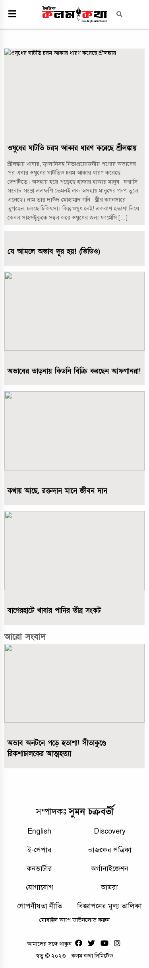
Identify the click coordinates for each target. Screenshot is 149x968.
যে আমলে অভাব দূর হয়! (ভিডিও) (54, 251)
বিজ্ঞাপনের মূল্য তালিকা (109, 906)
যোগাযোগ (39, 887)
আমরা (109, 887)
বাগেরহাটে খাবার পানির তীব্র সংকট (54, 610)
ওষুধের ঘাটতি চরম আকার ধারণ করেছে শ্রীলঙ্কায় (72, 148)
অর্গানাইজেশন (109, 868)
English (39, 831)
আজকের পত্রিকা (110, 850)
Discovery (110, 831)
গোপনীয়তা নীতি (39, 906)
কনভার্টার (39, 868)
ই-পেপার (39, 850)
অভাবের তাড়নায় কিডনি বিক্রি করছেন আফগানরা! (74, 371)
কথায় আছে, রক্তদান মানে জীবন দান (57, 491)
